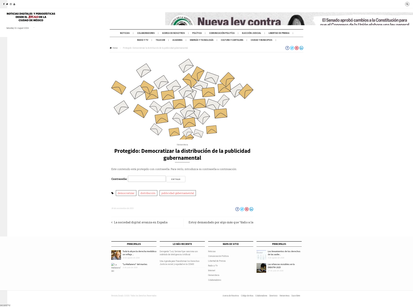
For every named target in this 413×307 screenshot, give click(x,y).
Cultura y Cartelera (232, 39)
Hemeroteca (182, 144)
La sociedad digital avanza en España (140, 222)
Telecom (160, 39)
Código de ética (247, 295)
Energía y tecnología (201, 39)
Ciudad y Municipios (261, 39)
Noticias (125, 32)
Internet (211, 270)
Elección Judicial (251, 32)
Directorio (273, 295)
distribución (148, 193)
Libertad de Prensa (279, 32)
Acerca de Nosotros (173, 32)
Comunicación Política (218, 256)
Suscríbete (296, 295)
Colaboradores (146, 32)
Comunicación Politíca (222, 32)
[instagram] (11, 4)
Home (115, 47)
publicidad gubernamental (177, 193)
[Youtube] (14, 4)
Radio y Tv (142, 39)
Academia (177, 39)
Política (197, 32)
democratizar (126, 193)
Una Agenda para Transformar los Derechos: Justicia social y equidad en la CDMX (180, 263)
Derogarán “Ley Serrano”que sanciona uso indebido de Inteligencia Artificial (179, 253)
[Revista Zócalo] (30, 19)
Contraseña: (119, 179)
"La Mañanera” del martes (135, 264)
